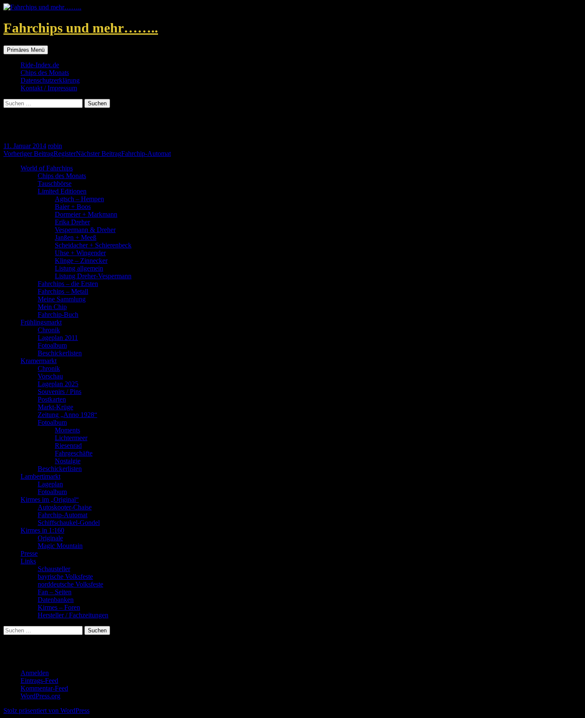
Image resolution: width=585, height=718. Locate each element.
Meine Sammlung (62, 299)
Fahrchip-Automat (123, 153)
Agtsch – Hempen (79, 199)
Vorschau (50, 376)
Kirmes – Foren (59, 607)
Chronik (49, 330)
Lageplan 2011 (58, 337)
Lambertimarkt (40, 476)
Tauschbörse (55, 183)
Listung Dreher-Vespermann (93, 276)
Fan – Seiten (55, 592)
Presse (29, 553)
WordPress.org (40, 696)
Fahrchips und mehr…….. (80, 28)
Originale (50, 538)
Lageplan (50, 484)
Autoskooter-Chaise (65, 507)
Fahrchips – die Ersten (68, 283)
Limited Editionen (62, 191)
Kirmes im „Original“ (50, 499)
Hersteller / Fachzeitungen (73, 615)
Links (28, 561)
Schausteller (54, 568)
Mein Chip (52, 306)
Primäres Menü (26, 50)
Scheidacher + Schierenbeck (93, 245)
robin (55, 145)
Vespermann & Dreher (85, 229)
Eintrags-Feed (39, 680)
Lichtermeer (71, 437)
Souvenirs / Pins (59, 391)
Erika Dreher (72, 222)
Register (39, 153)
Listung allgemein (79, 268)
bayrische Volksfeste (65, 576)
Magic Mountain (60, 545)
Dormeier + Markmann (86, 214)
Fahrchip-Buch (58, 314)
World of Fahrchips (47, 168)
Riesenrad (68, 445)
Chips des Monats (45, 72)
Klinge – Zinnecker (81, 260)
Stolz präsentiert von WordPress (46, 710)
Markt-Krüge (55, 407)
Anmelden (35, 672)
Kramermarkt (39, 360)
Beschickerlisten (60, 353)
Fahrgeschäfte (74, 453)
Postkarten (52, 399)
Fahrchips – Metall (63, 291)
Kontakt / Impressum (49, 88)
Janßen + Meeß (75, 237)
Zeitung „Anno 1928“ (67, 414)
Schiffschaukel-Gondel (69, 522)
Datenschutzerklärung (50, 80)
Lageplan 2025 (58, 383)
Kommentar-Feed (44, 688)
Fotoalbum (52, 345)
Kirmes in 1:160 (42, 530)
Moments (67, 430)
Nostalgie (68, 461)
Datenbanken (56, 599)
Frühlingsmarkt (41, 322)
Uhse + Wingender (80, 252)
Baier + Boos (73, 206)
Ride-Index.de (40, 65)
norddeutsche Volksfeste (70, 584)
